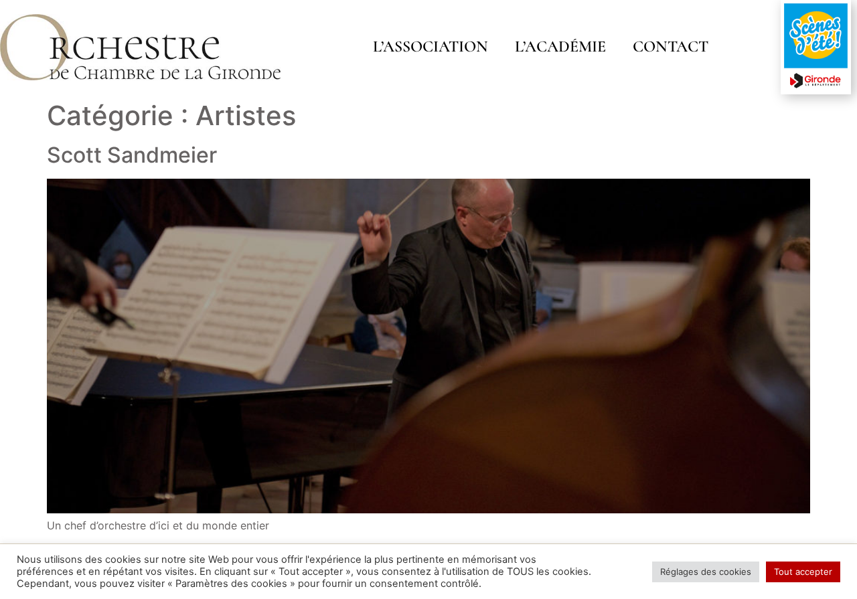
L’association (430, 46)
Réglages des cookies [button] (705, 571)
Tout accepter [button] (803, 571)
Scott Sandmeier (132, 155)
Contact (670, 46)
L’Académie (560, 46)
